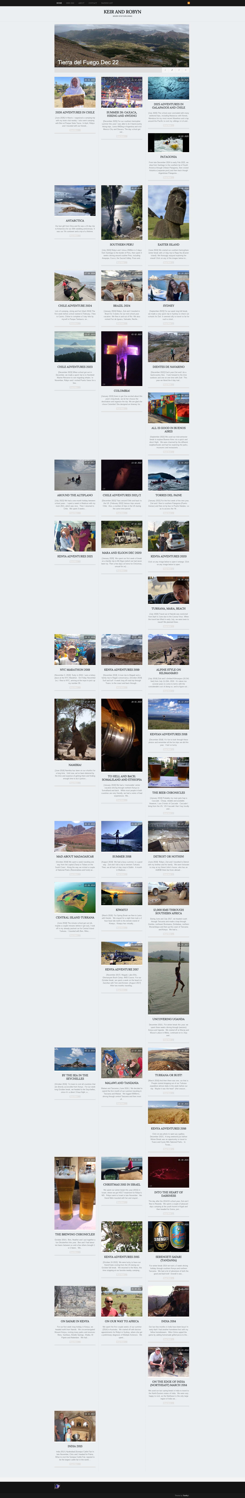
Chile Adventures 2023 (75, 367)
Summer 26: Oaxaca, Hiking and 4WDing (122, 114)
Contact (93, 3)
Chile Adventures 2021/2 (122, 495)
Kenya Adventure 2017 (122, 969)
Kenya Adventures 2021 (75, 556)
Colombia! (122, 391)
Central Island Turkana (75, 917)
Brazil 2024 (121, 306)
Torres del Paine (169, 495)
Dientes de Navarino (169, 367)
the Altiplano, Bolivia (159, 48)
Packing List (107, 3)
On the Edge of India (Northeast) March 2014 (168, 1383)
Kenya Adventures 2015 (121, 1257)
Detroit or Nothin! (168, 856)
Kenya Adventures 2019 (122, 670)
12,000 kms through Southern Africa (168, 911)
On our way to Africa (122, 1321)
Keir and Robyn (122, 12)
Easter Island (168, 244)
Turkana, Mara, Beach (169, 608)
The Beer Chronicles (168, 792)
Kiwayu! (122, 910)
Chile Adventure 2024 (75, 306)
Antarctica (75, 220)
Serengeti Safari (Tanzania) (168, 1258)
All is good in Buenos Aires (169, 429)
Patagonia (168, 157)
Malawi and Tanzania (122, 1083)
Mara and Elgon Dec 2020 (121, 553)
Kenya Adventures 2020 (169, 556)
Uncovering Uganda (169, 1019)
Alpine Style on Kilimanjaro (168, 671)
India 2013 (75, 1446)
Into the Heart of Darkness (168, 1194)
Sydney (168, 306)
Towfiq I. (186, 1496)
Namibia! (75, 765)
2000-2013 (70, 3)
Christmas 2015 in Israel (122, 1184)
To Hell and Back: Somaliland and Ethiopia (122, 778)
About (81, 3)
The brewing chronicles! (75, 1234)
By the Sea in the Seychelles (75, 1077)
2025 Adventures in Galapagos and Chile (168, 106)
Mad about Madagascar (75, 856)
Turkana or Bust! (168, 1075)
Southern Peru (122, 244)
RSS (189, 3)
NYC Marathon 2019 (75, 670)
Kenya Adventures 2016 (168, 1128)
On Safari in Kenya (75, 1321)
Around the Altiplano (75, 495)
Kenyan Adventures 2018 (168, 734)
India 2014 (168, 1321)
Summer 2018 (121, 856)
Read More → (75, 130)
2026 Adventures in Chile (75, 112)
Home (59, 3)
